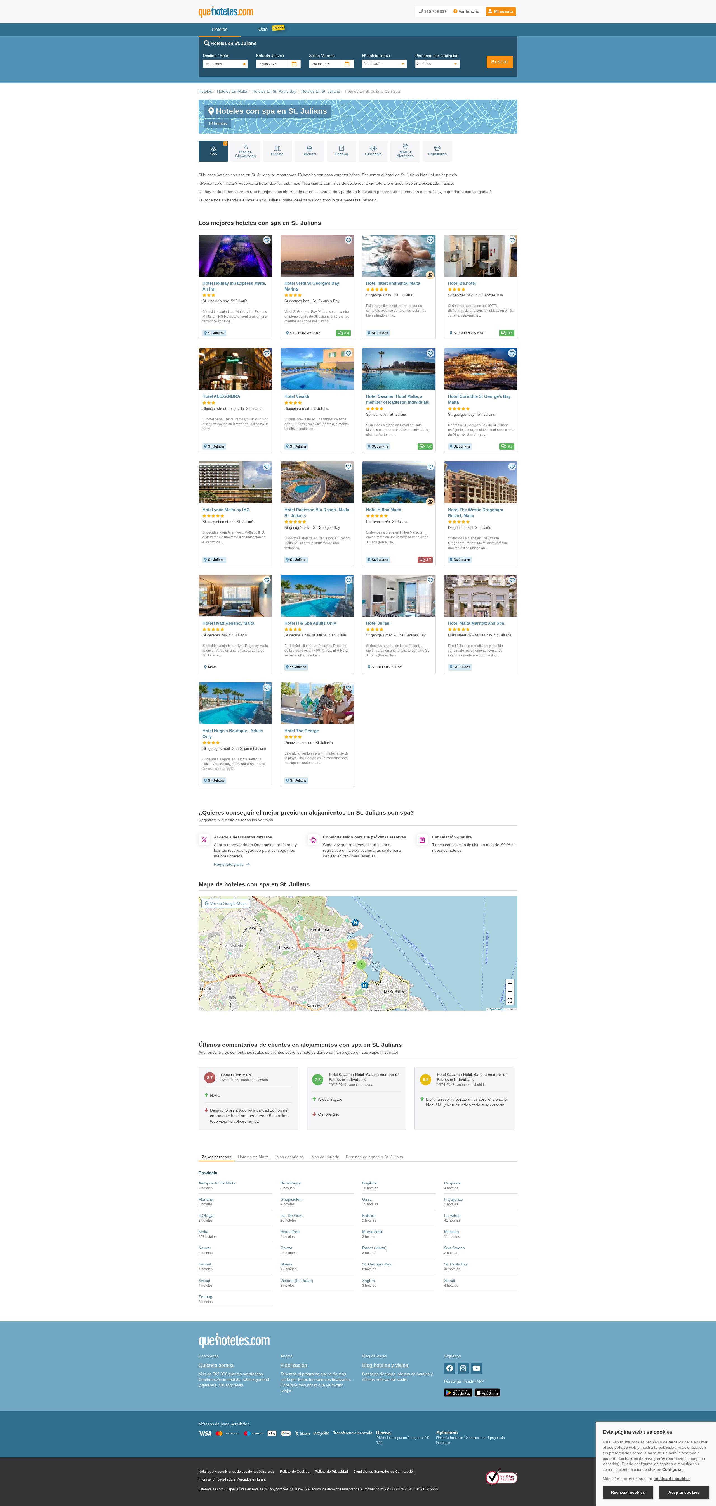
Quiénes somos (216, 1365)
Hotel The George (301, 730)
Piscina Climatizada (245, 154)
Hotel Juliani (378, 623)
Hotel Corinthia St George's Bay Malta (479, 399)
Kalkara (369, 1215)
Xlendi (449, 1280)
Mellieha (451, 1231)
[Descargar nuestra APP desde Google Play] (458, 1392)
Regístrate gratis (228, 864)
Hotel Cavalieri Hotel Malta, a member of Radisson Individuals (397, 399)
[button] (501, 11)
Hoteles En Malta (232, 91)
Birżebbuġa (291, 1183)
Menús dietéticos (405, 154)
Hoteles (205, 91)
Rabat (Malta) (374, 1248)
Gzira (367, 1199)
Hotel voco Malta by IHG (226, 509)
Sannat (205, 1264)
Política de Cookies (294, 1472)
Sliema (287, 1264)
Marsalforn (290, 1231)
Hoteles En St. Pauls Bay (274, 91)
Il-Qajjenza (453, 1199)
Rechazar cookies (628, 1492)
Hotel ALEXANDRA (221, 396)
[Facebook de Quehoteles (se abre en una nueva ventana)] (449, 1368)
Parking (341, 154)
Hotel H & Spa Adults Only (310, 623)
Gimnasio (373, 154)
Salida (322, 55)
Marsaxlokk (372, 1231)
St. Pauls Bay (456, 1264)
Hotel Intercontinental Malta (393, 283)
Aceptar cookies (683, 1492)
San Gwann (454, 1248)
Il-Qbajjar (207, 1215)
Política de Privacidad (331, 1472)
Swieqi (204, 1280)
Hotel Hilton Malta (383, 509)
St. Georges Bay (376, 1264)
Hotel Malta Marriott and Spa (476, 623)
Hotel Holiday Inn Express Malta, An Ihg (234, 286)
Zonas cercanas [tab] (216, 1157)
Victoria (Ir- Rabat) (297, 1280)
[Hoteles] (240, 12)
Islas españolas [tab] (289, 1157)
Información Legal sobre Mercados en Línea (232, 1479)
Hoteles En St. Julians (320, 91)
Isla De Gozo (292, 1215)
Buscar (499, 62)
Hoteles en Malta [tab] (253, 1157)
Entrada (270, 55)
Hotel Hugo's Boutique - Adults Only (232, 733)
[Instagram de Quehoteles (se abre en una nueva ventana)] (463, 1368)
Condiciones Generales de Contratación (384, 1472)
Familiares (437, 154)
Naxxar (205, 1248)
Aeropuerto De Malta (217, 1183)
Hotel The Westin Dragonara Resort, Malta (475, 512)
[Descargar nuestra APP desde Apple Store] (487, 1392)
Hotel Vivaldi (296, 396)
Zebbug (205, 1297)
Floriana (206, 1199)
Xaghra (368, 1280)
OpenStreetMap (497, 1009)
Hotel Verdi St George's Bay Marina (311, 286)
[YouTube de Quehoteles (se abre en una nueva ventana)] (476, 1368)
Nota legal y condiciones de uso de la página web (236, 1472)
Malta (203, 1231)
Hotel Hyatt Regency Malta (228, 623)
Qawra (286, 1248)
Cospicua (452, 1183)
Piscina (277, 154)
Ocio (263, 29)
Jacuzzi (309, 154)
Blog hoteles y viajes (385, 1365)
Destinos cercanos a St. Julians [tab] (374, 1157)
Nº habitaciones (376, 55)
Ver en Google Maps (228, 903)
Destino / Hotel (216, 55)
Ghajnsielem (292, 1199)
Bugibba (369, 1183)
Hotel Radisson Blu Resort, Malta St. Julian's (316, 512)
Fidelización (294, 1365)
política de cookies (671, 1478)
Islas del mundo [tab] (324, 1157)
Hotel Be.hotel (462, 283)
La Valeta (452, 1215)
